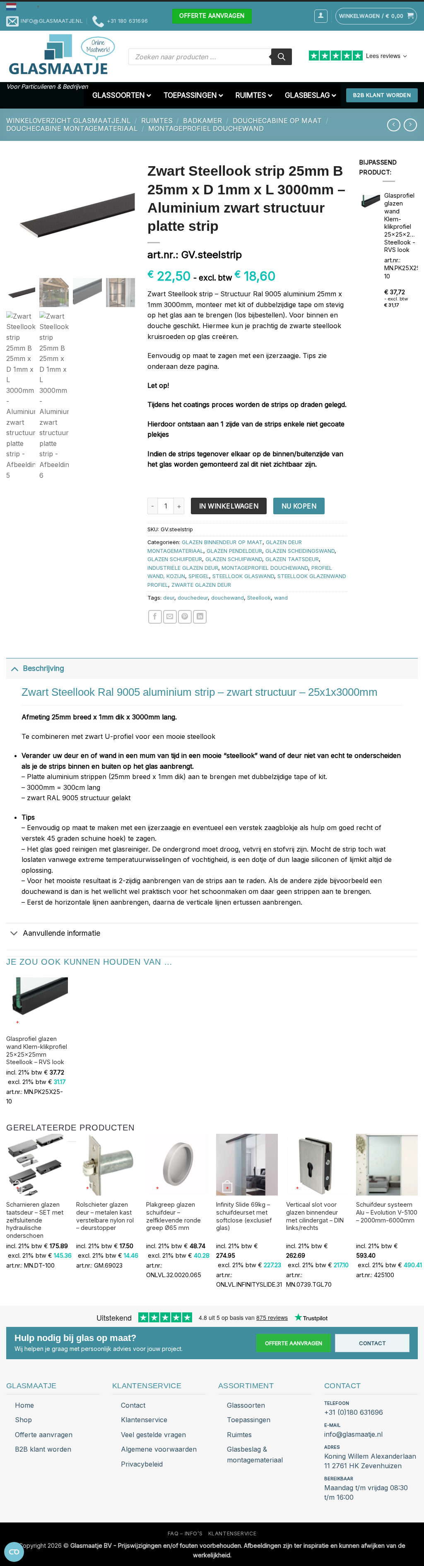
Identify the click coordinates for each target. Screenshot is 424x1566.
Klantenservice (144, 1420)
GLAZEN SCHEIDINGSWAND (300, 551)
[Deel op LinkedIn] (200, 617)
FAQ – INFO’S (185, 1533)
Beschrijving (43, 668)
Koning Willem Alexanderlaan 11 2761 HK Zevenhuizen (370, 1461)
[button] (24, 6)
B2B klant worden (43, 1449)
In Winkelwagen (229, 506)
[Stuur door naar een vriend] (170, 617)
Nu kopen (299, 506)
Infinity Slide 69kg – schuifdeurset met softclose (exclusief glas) (244, 1216)
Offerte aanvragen (293, 1343)
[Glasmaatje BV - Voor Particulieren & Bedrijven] (61, 54)
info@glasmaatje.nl (353, 1434)
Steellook (259, 598)
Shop (23, 1420)
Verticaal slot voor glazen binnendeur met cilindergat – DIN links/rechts (315, 1216)
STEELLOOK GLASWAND (243, 576)
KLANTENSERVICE (232, 1533)
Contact (372, 1343)
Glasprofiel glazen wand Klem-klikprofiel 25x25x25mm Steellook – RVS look (36, 1050)
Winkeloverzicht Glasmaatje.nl (68, 120)
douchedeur (193, 598)
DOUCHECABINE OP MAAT (277, 120)
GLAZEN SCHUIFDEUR (174, 559)
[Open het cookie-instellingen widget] (14, 1552)
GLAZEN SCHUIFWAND (233, 559)
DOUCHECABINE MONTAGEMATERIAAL (71, 128)
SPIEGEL (198, 576)
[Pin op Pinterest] (185, 617)
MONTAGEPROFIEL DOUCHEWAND (206, 128)
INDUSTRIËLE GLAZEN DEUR (182, 568)
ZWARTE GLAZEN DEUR (201, 585)
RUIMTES (157, 120)
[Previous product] (410, 125)
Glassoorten (246, 1405)
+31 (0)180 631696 (353, 1412)
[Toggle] (14, 668)
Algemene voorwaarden (159, 1449)
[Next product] (393, 125)
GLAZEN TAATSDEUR (292, 559)
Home (24, 1405)
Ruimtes (239, 1434)
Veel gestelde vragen (153, 1434)
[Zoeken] (281, 56)
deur (168, 598)
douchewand (227, 598)
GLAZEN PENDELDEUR (234, 551)
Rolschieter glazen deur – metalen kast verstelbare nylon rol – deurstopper (105, 1216)
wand (281, 598)
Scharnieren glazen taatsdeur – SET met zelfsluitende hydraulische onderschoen (34, 1220)
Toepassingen (248, 1420)
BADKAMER (202, 120)
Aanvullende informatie (61, 933)
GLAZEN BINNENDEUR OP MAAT (222, 542)
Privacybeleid (142, 1464)
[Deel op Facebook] (155, 617)
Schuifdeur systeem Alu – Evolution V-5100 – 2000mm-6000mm (386, 1212)
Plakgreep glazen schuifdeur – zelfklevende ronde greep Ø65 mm (173, 1216)
